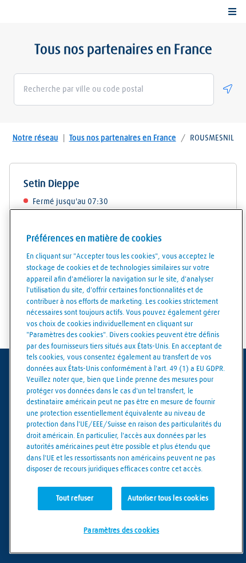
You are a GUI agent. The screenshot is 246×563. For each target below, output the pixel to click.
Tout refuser (75, 498)
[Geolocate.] (227, 88)
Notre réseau (35, 138)
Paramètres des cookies (121, 530)
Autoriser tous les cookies (168, 498)
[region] (126, 381)
